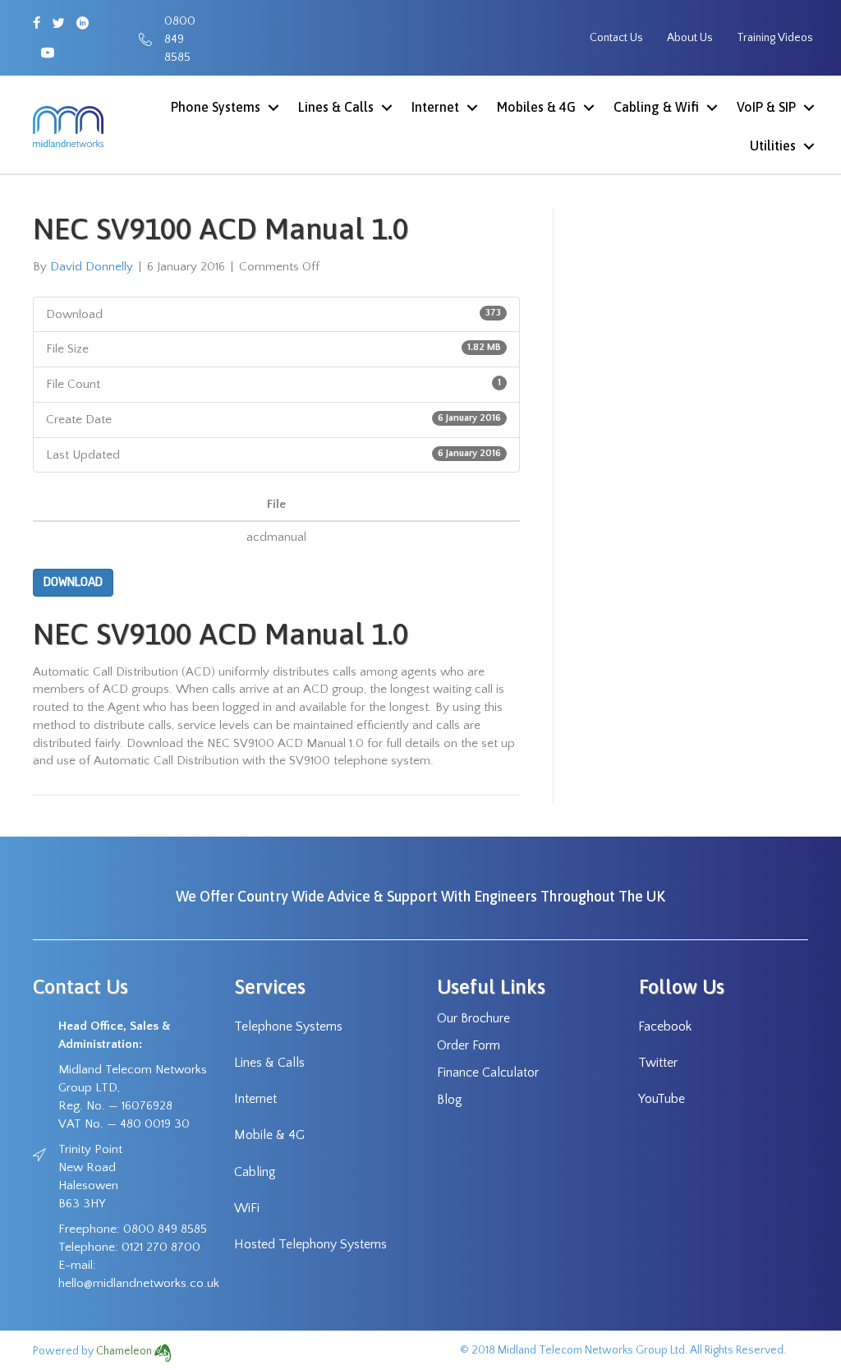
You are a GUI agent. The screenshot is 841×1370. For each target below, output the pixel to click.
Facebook (665, 1026)
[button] (273, 107)
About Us (690, 37)
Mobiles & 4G (536, 106)
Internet (435, 106)
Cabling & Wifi (656, 106)
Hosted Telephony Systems (310, 1244)
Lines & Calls (336, 106)
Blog (449, 1099)
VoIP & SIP (766, 106)
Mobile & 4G (269, 1135)
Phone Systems (215, 106)
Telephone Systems (288, 1026)
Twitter (658, 1062)
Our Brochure (473, 1018)
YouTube (661, 1098)
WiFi (247, 1208)
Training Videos (775, 37)
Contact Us (616, 37)
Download (73, 582)
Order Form (468, 1045)
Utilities (773, 145)
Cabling (255, 1172)
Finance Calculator (488, 1072)
